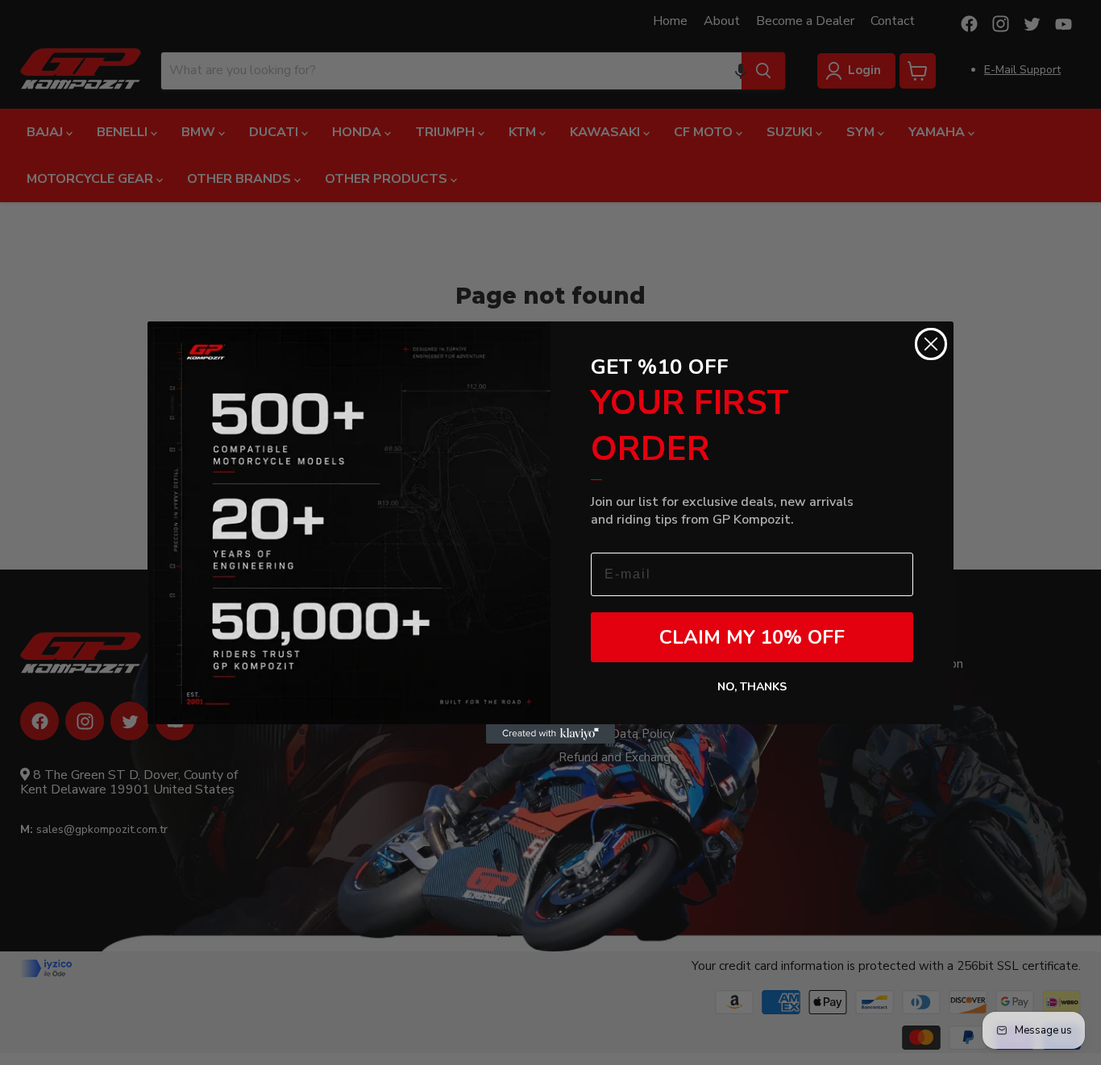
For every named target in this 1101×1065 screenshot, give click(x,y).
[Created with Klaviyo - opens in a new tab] (550, 734)
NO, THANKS (752, 686)
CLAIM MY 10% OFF (752, 637)
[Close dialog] (930, 343)
